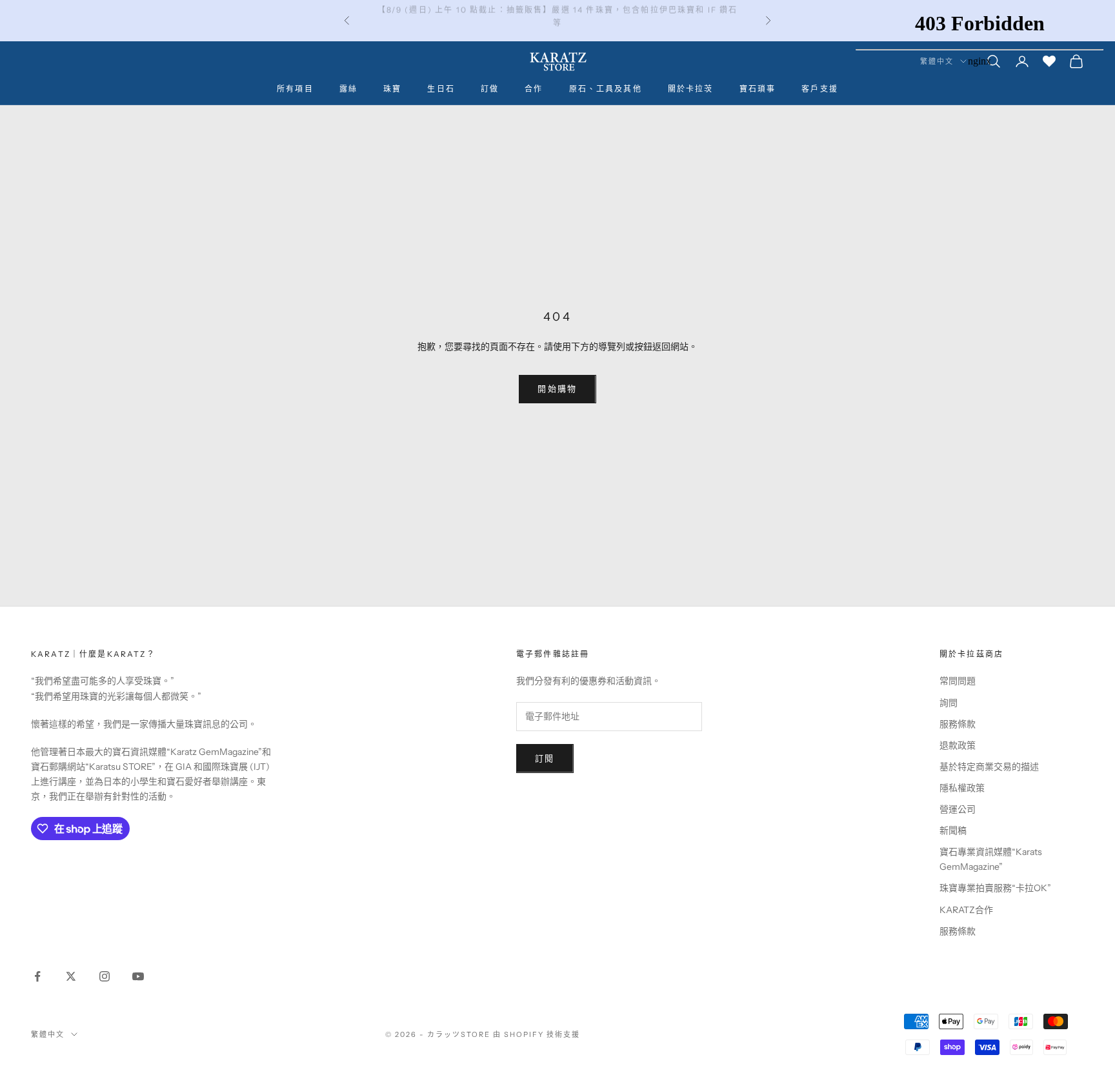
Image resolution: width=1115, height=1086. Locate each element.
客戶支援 (819, 89)
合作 (534, 89)
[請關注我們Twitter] (71, 976)
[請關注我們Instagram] (104, 976)
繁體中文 (48, 1034)
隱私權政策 (962, 788)
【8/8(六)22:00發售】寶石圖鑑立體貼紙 (557, 20)
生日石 (440, 89)
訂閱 (545, 758)
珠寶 (392, 89)
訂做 (490, 89)
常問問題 (957, 681)
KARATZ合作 (966, 910)
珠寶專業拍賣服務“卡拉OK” (995, 888)
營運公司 (957, 809)
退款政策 (957, 745)
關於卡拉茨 (691, 89)
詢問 (948, 703)
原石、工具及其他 (605, 89)
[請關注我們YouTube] (138, 976)
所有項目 (295, 89)
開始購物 (557, 388)
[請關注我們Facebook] (37, 976)
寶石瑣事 (757, 89)
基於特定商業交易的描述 (989, 766)
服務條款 (957, 724)
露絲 (348, 89)
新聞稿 (953, 830)
